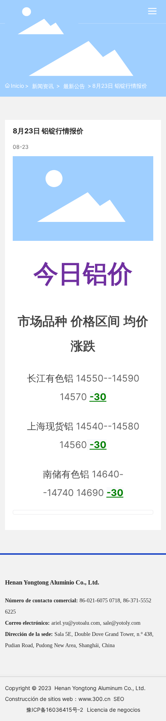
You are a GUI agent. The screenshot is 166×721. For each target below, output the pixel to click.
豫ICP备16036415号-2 (54, 709)
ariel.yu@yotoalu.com (75, 623)
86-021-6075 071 (98, 600)
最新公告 (74, 86)
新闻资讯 (43, 86)
